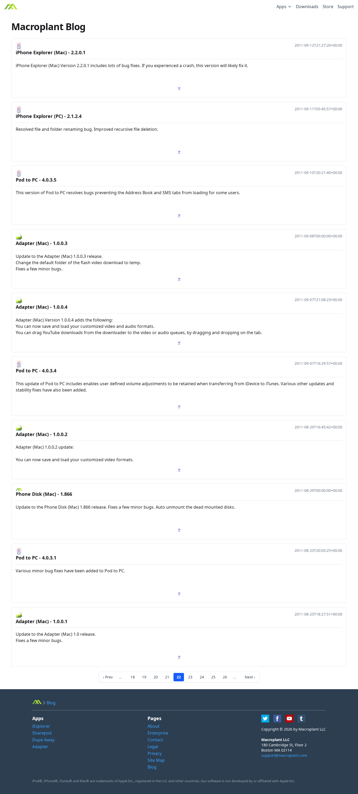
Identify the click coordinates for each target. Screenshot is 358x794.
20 (156, 677)
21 (167, 677)
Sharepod (42, 733)
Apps (281, 6)
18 (133, 677)
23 (190, 677)
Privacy (155, 753)
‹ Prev (108, 677)
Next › (250, 677)
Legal (153, 746)
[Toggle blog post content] (179, 88)
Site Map (156, 760)
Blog (152, 767)
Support (346, 6)
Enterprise (158, 733)
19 (144, 677)
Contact (155, 740)
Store (328, 6)
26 (225, 677)
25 (213, 677)
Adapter (40, 746)
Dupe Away (43, 740)
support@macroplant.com (284, 755)
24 (202, 677)
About (154, 726)
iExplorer (41, 726)
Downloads (307, 6)
